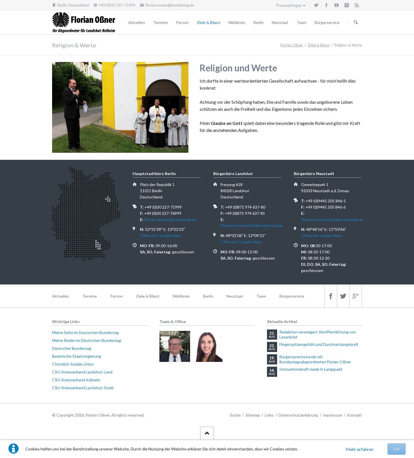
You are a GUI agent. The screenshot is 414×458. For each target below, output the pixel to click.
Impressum (332, 415)
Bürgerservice (327, 22)
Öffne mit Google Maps (160, 235)
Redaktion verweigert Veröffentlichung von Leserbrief (317, 334)
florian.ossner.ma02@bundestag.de (332, 219)
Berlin (258, 22)
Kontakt (354, 415)
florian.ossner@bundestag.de (170, 219)
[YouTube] (336, 5)
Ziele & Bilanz (208, 22)
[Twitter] (316, 5)
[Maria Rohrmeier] (207, 346)
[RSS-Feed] (357, 5)
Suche (235, 415)
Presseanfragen (289, 5)
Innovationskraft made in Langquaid (310, 369)
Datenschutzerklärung (298, 415)
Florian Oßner (291, 45)
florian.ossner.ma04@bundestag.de (252, 225)
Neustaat (280, 22)
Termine (160, 22)
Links (269, 415)
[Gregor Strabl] (174, 346)
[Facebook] (326, 5)
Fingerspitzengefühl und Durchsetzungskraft (319, 344)
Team (301, 22)
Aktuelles (136, 22)
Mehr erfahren (359, 449)
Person (182, 22)
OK (396, 448)
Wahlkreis (236, 22)
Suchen (356, 22)
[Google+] (355, 296)
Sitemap (253, 415)
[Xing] (347, 5)
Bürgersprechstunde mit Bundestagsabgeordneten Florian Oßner (315, 359)
